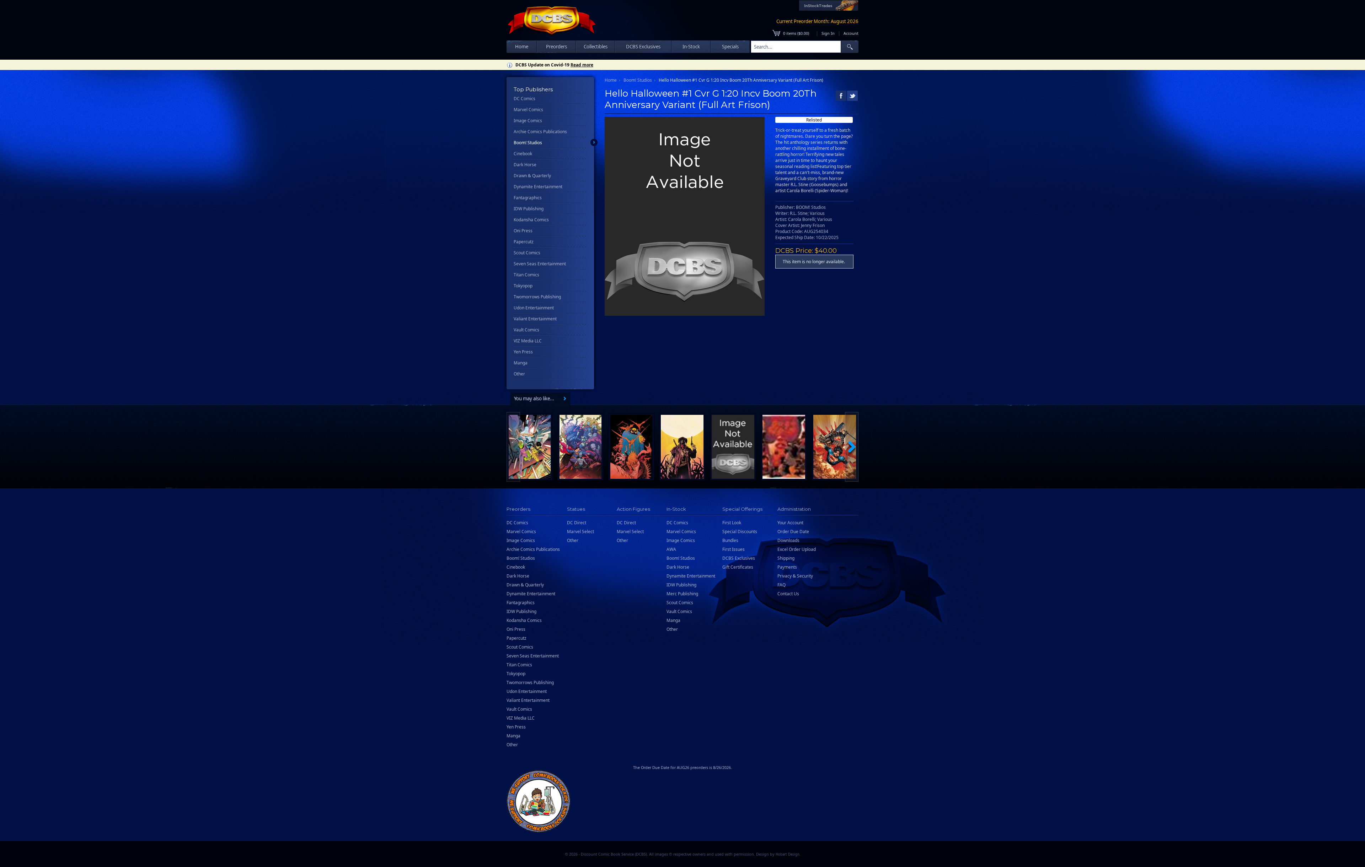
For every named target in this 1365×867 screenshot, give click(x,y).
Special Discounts (739, 532)
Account (851, 33)
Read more (582, 65)
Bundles (730, 540)
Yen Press (523, 352)
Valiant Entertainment (535, 319)
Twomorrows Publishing (537, 297)
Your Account (790, 523)
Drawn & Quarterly (532, 176)
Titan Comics (526, 275)
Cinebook (523, 154)
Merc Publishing (682, 594)
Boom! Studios (528, 143)
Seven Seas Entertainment (540, 264)
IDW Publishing (529, 209)
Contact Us (788, 594)
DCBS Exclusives (738, 558)
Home (521, 46)
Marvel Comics (528, 110)
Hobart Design (787, 854)
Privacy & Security (795, 576)
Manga (521, 363)
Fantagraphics (528, 198)
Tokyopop (523, 286)
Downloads (788, 540)
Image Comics (528, 121)
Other (519, 374)
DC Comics (524, 99)
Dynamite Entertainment (538, 187)
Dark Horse (525, 165)
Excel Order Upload (796, 549)
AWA (671, 549)
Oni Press (523, 231)
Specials (730, 46)
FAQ (781, 585)
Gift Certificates (737, 567)
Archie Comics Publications (540, 132)
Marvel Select (580, 532)
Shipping (785, 558)
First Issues (733, 549)
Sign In (828, 33)
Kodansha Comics (531, 220)
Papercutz (524, 242)
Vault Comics (526, 330)
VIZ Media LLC (528, 341)
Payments (787, 567)
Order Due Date (793, 532)
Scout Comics (527, 253)
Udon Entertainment (534, 308)
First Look (731, 523)
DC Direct (576, 523)
